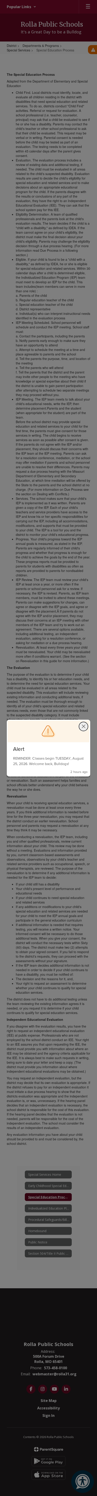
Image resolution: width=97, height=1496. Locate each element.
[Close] (83, 726)
